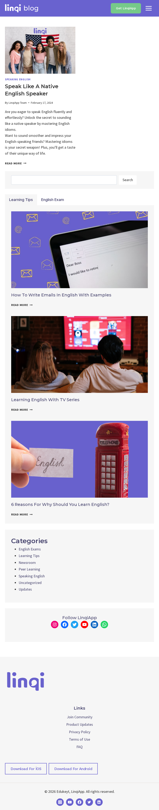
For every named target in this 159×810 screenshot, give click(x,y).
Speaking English (18, 79)
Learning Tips (29, 555)
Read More (15, 163)
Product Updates (79, 724)
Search (128, 179)
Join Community (79, 717)
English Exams (30, 549)
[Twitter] (89, 802)
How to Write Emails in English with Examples (61, 294)
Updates (25, 589)
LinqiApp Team (18, 103)
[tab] (21, 199)
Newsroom (27, 562)
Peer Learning (29, 569)
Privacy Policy (79, 731)
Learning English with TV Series (45, 399)
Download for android (73, 769)
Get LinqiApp (126, 8)
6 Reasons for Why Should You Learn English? (60, 504)
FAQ (79, 746)
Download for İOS (26, 769)
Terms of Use (79, 739)
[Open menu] (148, 8)
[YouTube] (69, 802)
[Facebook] (79, 802)
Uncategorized (30, 582)
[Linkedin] (99, 802)
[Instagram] (60, 802)
